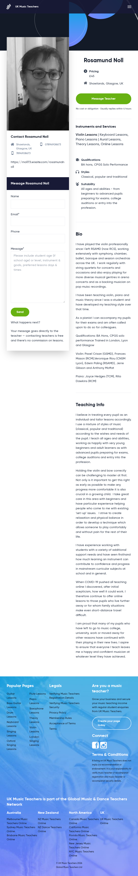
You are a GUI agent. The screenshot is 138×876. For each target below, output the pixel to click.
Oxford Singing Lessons (11, 745)
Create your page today (109, 723)
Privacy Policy (57, 712)
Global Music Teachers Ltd (69, 867)
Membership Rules (60, 718)
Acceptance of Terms (62, 723)
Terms (53, 729)
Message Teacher (103, 98)
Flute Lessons (37, 694)
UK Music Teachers (26, 6)
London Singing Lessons (34, 741)
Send (20, 312)
